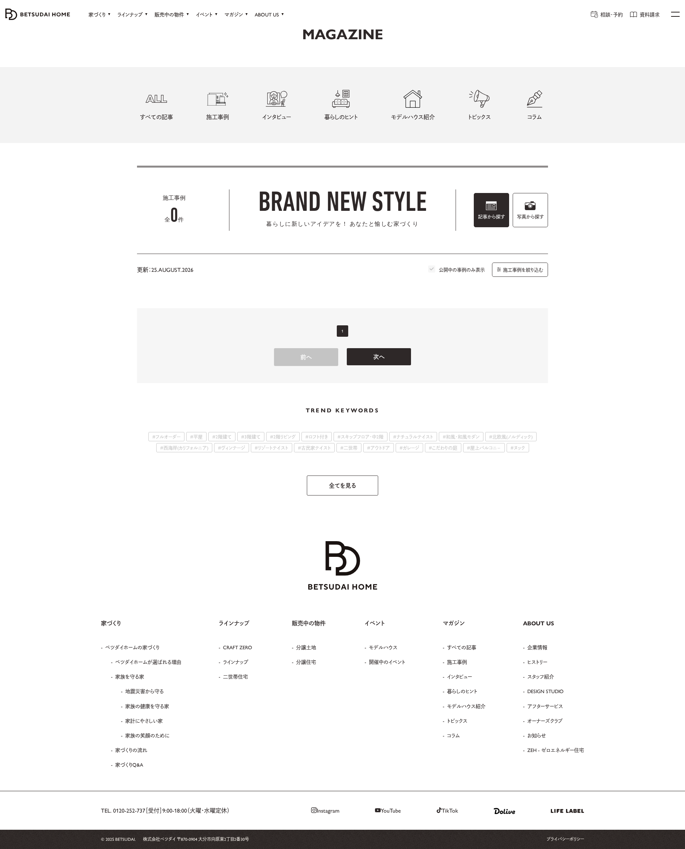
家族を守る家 (129, 676)
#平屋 (196, 436)
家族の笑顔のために (147, 735)
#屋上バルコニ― (484, 447)
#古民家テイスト (314, 447)
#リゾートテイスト (271, 447)
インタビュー (459, 676)
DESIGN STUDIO (545, 691)
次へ (379, 356)
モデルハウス (383, 647)
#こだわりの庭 (443, 447)
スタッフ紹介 (540, 676)
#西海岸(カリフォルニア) (184, 447)
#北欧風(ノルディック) (511, 436)
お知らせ (536, 735)
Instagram (328, 810)
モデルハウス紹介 (466, 706)
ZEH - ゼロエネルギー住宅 (555, 749)
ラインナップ (235, 661)
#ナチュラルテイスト (413, 436)
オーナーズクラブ (545, 720)
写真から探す (530, 216)
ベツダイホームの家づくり (132, 647)
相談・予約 (611, 14)
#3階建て (250, 436)
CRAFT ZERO (237, 647)
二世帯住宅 (235, 676)
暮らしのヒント (462, 691)
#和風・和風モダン (461, 436)
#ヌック (518, 447)
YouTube (391, 810)
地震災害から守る (144, 691)
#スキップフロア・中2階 (361, 436)
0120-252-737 (129, 810)
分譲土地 (306, 647)
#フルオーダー (166, 436)
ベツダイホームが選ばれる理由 (148, 661)
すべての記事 (461, 647)
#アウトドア (378, 447)
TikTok (450, 810)
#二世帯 (348, 447)
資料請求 (650, 14)
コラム (453, 735)
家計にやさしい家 (144, 720)
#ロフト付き (316, 436)
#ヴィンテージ (231, 447)
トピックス (457, 720)
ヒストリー (537, 661)
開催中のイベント (387, 661)
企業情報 (537, 647)
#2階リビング (283, 436)
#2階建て (222, 436)
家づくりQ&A (129, 764)
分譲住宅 (306, 661)
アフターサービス (545, 706)
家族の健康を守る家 (147, 706)
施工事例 (457, 661)
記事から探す (491, 216)
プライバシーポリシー (565, 839)
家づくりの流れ (131, 749)
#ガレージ (409, 447)
